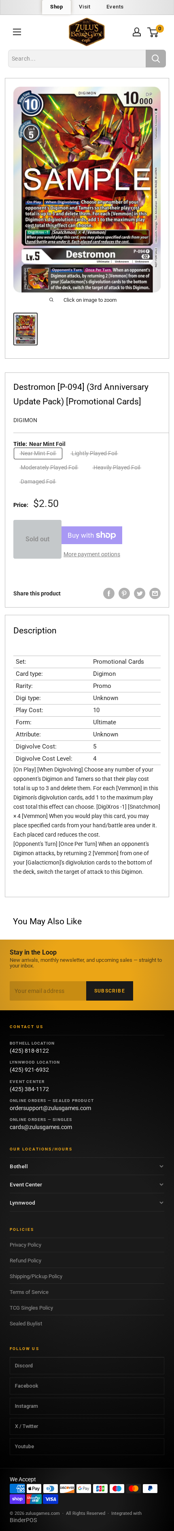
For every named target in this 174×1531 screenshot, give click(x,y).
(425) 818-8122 (29, 1050)
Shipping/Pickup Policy (36, 1276)
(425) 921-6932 (29, 1069)
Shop (56, 7)
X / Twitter (26, 1426)
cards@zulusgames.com (41, 1127)
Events (115, 7)
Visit (84, 7)
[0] (153, 32)
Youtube (24, 1446)
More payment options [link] (92, 554)
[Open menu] (17, 32)
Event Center (26, 1184)
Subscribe (109, 991)
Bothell (19, 1166)
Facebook (26, 1386)
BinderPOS (23, 1520)
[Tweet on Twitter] (139, 593)
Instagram (26, 1406)
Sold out (37, 539)
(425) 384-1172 (29, 1089)
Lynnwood (22, 1202)
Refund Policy (25, 1261)
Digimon (25, 420)
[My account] (137, 31)
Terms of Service (29, 1292)
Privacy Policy (25, 1245)
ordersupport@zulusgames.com (50, 1108)
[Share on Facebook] (109, 593)
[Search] (156, 58)
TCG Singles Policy (31, 1308)
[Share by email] (155, 593)
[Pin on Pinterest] (124, 593)
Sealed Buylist (26, 1324)
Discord (24, 1366)
